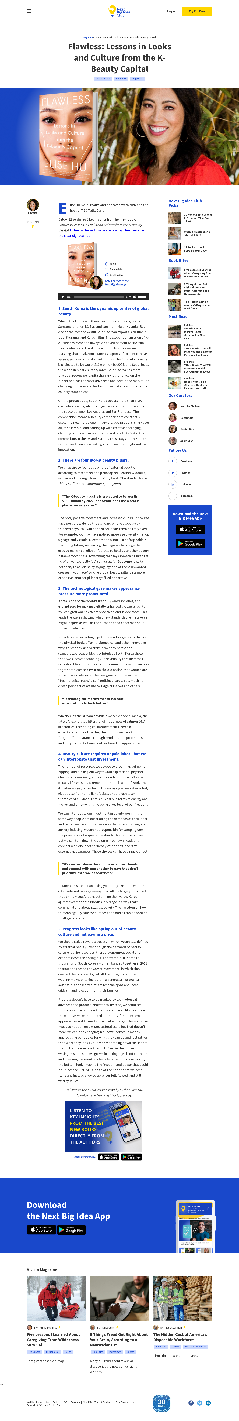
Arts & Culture (103, 78)
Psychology (115, 1351)
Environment (52, 1351)
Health (68, 1351)
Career (176, 1346)
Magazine (88, 37)
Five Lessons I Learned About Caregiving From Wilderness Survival (53, 1340)
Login (171, 11)
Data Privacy (122, 1402)
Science (130, 1351)
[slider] (142, 296)
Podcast (57, 1402)
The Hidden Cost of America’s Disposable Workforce (180, 1337)
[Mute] (135, 297)
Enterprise (75, 1402)
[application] (103, 296)
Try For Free (197, 11)
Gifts (48, 1402)
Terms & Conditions (103, 1402)
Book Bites (121, 78)
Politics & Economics (195, 1346)
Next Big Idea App (35, 1402)
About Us (87, 1402)
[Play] (63, 297)
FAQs (66, 1402)
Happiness (137, 78)
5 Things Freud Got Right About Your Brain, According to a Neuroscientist (119, 1340)
